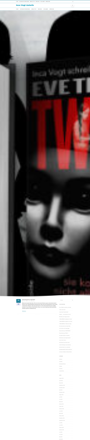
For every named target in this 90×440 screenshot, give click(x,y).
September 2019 (62, 420)
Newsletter (32, 1)
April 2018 (61, 439)
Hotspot (60, 366)
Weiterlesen (24, 311)
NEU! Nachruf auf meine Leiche (64, 342)
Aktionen (60, 359)
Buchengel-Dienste (62, 363)
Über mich (38, 1)
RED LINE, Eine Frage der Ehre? (64, 316)
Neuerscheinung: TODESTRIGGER (64, 330)
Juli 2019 (60, 422)
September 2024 (62, 385)
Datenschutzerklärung (24, 1)
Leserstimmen (61, 370)
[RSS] (73, 1)
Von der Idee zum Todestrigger (64, 328)
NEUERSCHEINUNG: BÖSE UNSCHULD (65, 349)
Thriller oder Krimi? (62, 309)
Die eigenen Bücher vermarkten (64, 335)
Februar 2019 (61, 427)
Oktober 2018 (61, 429)
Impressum (48, 1)
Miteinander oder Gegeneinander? (65, 337)
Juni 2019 (60, 425)
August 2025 (61, 378)
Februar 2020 (61, 415)
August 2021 (61, 394)
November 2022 (62, 387)
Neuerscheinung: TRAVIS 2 (63, 333)
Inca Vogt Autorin (25, 5)
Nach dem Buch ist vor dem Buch (28, 299)
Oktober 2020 (61, 408)
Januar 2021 (61, 406)
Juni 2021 (60, 399)
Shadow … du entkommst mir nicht (65, 314)
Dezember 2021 (61, 392)
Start (17, 1)
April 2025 (61, 380)
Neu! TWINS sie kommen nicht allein (65, 307)
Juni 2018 (60, 434)
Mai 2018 (60, 436)
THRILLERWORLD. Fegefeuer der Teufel (65, 321)
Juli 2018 (60, 432)
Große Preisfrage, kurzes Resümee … (65, 344)
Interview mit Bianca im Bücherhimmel (65, 351)
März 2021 (61, 401)
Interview (60, 368)
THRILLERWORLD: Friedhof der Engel (65, 323)
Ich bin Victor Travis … (62, 340)
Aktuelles (33, 300)
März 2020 (61, 413)
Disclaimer (42, 1)
